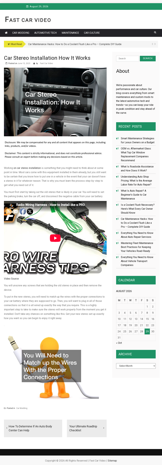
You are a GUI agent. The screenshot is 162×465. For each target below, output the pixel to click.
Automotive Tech (45, 32)
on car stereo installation (27, 167)
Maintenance (70, 32)
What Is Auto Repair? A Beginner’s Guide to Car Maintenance (133, 194)
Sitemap (112, 460)
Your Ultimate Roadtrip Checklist (83, 428)
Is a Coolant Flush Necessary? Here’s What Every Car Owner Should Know (138, 208)
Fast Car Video (28, 20)
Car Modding (20, 32)
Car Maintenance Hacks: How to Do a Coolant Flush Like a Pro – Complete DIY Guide (137, 222)
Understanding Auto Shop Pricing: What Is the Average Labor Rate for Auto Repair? (136, 180)
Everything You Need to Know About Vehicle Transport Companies (137, 261)
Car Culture (92, 32)
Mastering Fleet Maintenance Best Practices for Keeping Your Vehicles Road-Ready (137, 247)
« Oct (119, 342)
